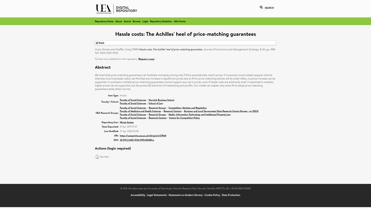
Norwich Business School (161, 100)
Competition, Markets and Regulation (188, 107)
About (118, 21)
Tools (101, 43)
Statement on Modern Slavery (186, 195)
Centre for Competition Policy (184, 117)
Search (127, 21)
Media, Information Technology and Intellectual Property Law (200, 114)
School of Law (156, 103)
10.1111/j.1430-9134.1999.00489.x (137, 140)
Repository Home (104, 21)
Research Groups (157, 107)
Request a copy (146, 58)
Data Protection (231, 195)
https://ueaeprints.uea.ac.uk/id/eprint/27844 (143, 135)
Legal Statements (157, 195)
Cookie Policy (212, 195)
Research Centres (172, 111)
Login (145, 21)
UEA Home (180, 21)
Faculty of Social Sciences (133, 100)
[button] (97, 157)
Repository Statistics (161, 21)
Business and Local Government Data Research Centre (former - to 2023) (221, 111)
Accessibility (138, 195)
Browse (137, 21)
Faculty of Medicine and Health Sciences (140, 111)
